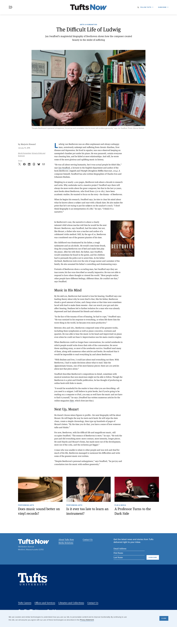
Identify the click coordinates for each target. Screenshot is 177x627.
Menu (11, 7)
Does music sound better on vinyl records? (39, 511)
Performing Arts (26, 505)
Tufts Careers (24, 602)
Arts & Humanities (88, 25)
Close (163, 618)
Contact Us (88, 539)
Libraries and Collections (71, 602)
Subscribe (162, 7)
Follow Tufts (145, 7)
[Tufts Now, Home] (88, 7)
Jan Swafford (64, 167)
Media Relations (66, 542)
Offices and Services (45, 602)
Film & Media (120, 505)
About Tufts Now (66, 539)
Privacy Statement (87, 620)
